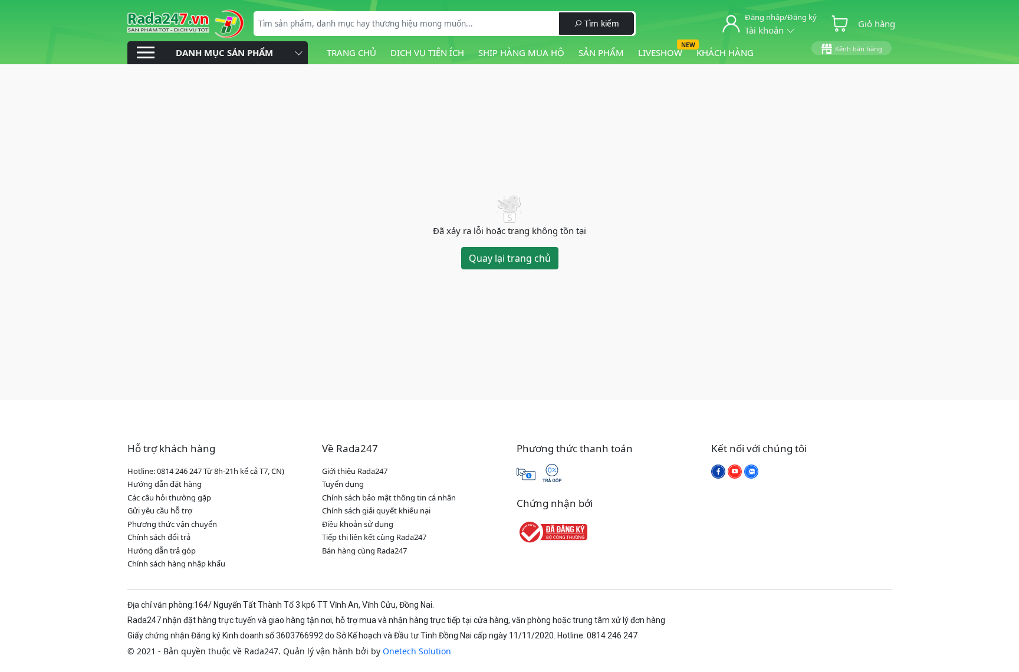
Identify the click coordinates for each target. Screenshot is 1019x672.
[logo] (185, 22)
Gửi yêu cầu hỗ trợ (159, 510)
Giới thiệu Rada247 (354, 471)
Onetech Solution (417, 651)
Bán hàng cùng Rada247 (364, 550)
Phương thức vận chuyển (172, 524)
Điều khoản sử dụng (357, 524)
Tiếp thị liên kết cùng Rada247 (374, 537)
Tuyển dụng (343, 484)
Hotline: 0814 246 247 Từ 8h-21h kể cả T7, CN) (205, 471)
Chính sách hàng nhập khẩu (176, 563)
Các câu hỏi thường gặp (169, 497)
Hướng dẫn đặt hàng (164, 484)
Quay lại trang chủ (510, 258)
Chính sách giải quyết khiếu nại (376, 510)
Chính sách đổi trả (158, 537)
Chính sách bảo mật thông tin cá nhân (389, 497)
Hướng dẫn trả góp (161, 550)
